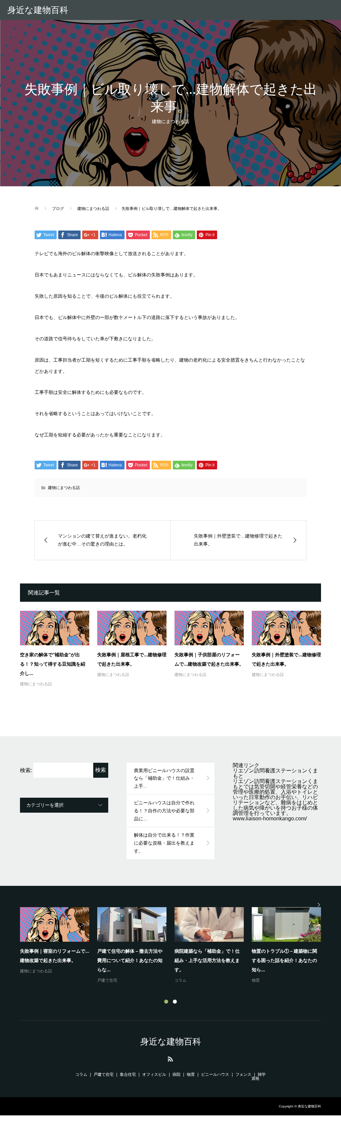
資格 (255, 1078)
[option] (174, 945)
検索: (26, 770)
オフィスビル (154, 1074)
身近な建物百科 (37, 10)
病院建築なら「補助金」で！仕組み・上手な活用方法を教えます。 (207, 960)
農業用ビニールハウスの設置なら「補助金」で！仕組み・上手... (164, 778)
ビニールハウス (215, 1074)
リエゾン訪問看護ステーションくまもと (275, 773)
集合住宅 (128, 1074)
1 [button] (166, 1002)
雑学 (262, 1074)
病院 (176, 1074)
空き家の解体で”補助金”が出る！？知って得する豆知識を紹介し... (52, 663)
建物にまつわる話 (170, 121)
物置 (256, 980)
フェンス (243, 1074)
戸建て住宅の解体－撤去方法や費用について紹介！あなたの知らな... (130, 960)
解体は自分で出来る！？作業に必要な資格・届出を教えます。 (164, 843)
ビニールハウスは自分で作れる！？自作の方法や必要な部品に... (164, 810)
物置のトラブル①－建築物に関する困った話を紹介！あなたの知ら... (284, 960)
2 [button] (175, 1002)
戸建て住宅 (107, 980)
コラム (180, 980)
